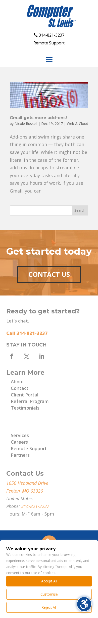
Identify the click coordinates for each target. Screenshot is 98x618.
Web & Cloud (77, 123)
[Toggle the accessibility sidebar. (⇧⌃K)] (84, 604)
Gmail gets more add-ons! (38, 117)
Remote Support (49, 43)
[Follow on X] (26, 356)
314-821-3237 (51, 35)
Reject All (49, 607)
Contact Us (49, 274)
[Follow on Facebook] (11, 356)
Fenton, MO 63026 (24, 491)
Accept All (49, 581)
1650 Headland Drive (27, 483)
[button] (49, 59)
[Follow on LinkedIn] (41, 356)
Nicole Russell (26, 123)
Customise (49, 594)
